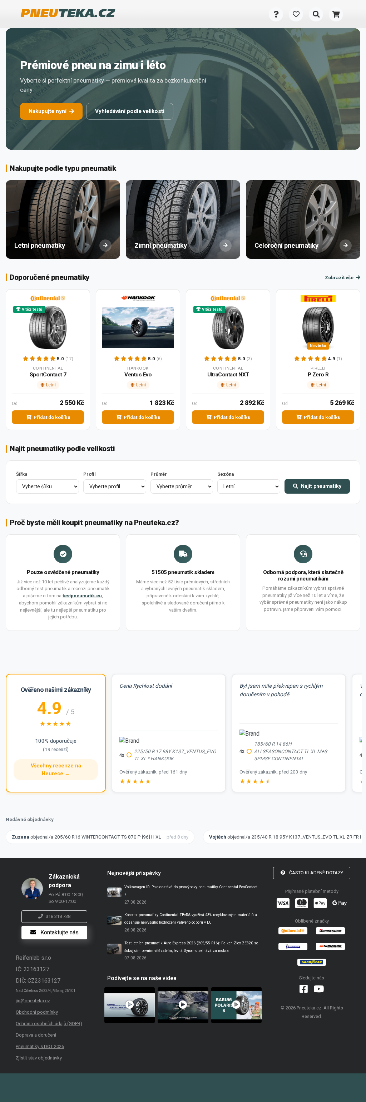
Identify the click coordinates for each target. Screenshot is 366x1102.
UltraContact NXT (228, 374)
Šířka (21, 474)
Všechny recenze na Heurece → (56, 770)
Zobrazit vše (340, 277)
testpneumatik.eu (82, 595)
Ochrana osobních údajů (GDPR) (49, 1023)
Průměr (158, 474)
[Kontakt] (276, 14)
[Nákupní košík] (336, 14)
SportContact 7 (48, 374)
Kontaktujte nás (59, 932)
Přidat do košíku (51, 417)
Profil (89, 474)
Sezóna (225, 474)
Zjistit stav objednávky (39, 1058)
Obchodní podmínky (37, 1012)
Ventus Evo (138, 374)
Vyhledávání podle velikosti (129, 111)
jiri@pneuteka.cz (33, 1000)
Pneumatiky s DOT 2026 (40, 1046)
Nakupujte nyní (47, 111)
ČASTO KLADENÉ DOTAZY (315, 872)
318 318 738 (58, 916)
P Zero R (318, 374)
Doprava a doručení (36, 1035)
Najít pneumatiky (320, 486)
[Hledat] (316, 14)
